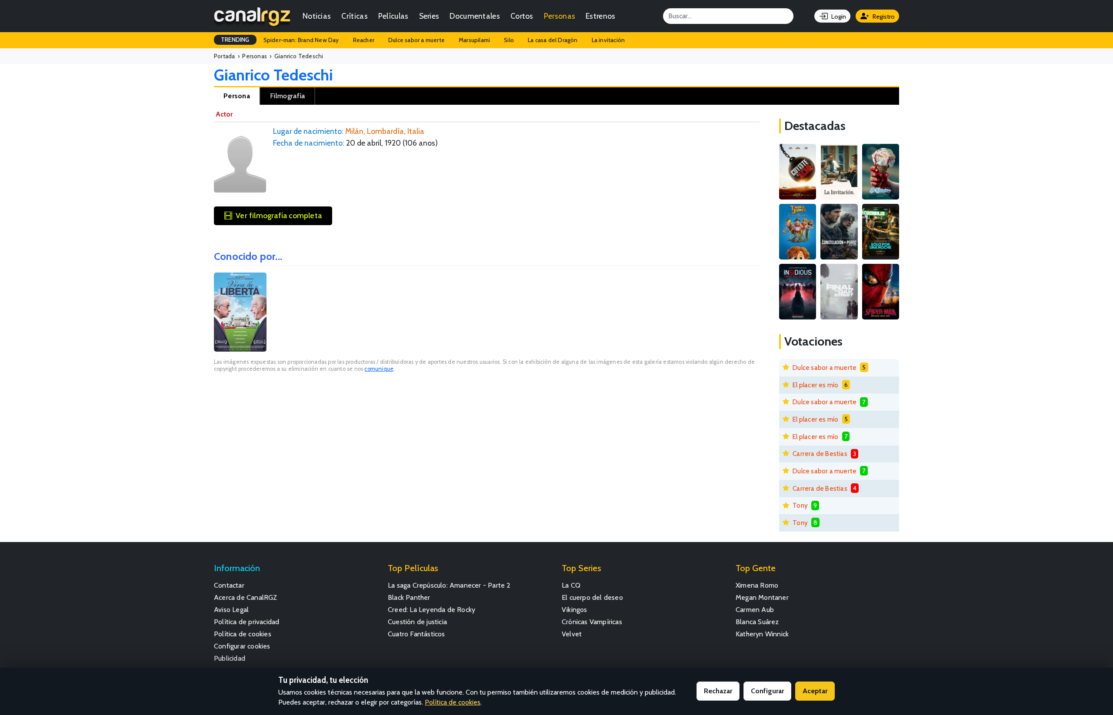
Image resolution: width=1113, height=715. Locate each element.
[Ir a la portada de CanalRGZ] (252, 16)
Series (429, 15)
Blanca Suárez (757, 622)
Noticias (317, 15)
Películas (393, 15)
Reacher (363, 40)
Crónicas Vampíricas (592, 622)
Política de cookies (242, 634)
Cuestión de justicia (417, 622)
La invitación (608, 40)
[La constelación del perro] (838, 231)
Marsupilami (474, 40)
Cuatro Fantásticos (416, 634)
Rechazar (718, 691)
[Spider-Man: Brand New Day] (880, 291)
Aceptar (815, 691)
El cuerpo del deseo (592, 597)
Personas (559, 15)
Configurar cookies (242, 646)
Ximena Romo (757, 585)
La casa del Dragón (553, 40)
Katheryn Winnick (762, 634)
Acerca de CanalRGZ (245, 597)
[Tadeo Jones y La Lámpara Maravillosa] (797, 231)
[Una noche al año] (880, 231)
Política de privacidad (246, 622)
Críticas (354, 15)
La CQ (571, 585)
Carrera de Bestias (820, 453)
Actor (224, 114)
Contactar (229, 585)
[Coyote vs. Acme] (797, 172)
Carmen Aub (755, 609)
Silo (509, 40)
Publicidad (229, 658)
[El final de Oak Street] (838, 291)
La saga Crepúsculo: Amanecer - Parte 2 (449, 585)
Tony (800, 505)
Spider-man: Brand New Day (301, 40)
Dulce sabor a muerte (416, 40)
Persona (236, 96)
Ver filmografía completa (279, 215)
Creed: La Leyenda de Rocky (431, 609)
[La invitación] (838, 172)
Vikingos (574, 609)
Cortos (521, 15)
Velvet (572, 634)
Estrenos (600, 15)
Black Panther (409, 597)
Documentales (475, 15)
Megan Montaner (762, 597)
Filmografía (287, 96)
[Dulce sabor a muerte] (880, 172)
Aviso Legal (231, 609)
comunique (378, 369)
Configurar (767, 691)
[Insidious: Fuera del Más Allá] (797, 291)
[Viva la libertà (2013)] (240, 312)
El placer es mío (815, 385)
